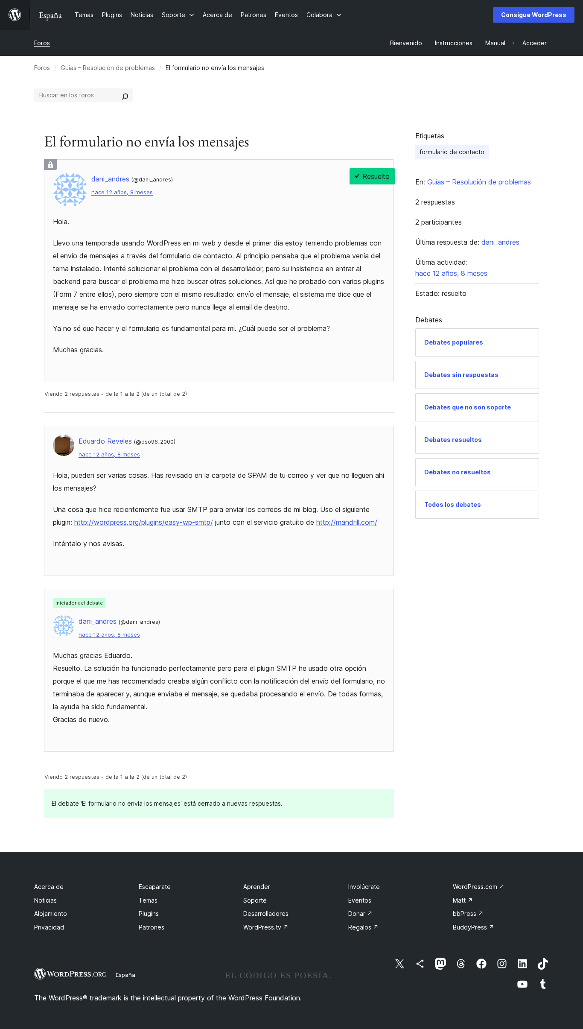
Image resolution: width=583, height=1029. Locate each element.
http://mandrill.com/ (346, 522)
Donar (360, 913)
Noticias (45, 900)
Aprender (256, 886)
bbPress (468, 913)
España (125, 974)
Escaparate (155, 886)
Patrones (151, 927)
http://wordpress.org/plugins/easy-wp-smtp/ (143, 522)
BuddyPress (473, 927)
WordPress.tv (266, 927)
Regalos (363, 927)
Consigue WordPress (533, 14)
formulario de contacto (452, 151)
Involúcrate (364, 886)
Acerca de (49, 886)
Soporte (255, 900)
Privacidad (49, 927)
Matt (463, 900)
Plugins (149, 913)
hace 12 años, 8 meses (122, 192)
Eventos (359, 900)
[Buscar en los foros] (125, 95)
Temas (148, 900)
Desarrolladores (266, 913)
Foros (42, 43)
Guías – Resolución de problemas (108, 67)
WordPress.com (478, 886)
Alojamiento (50, 913)
